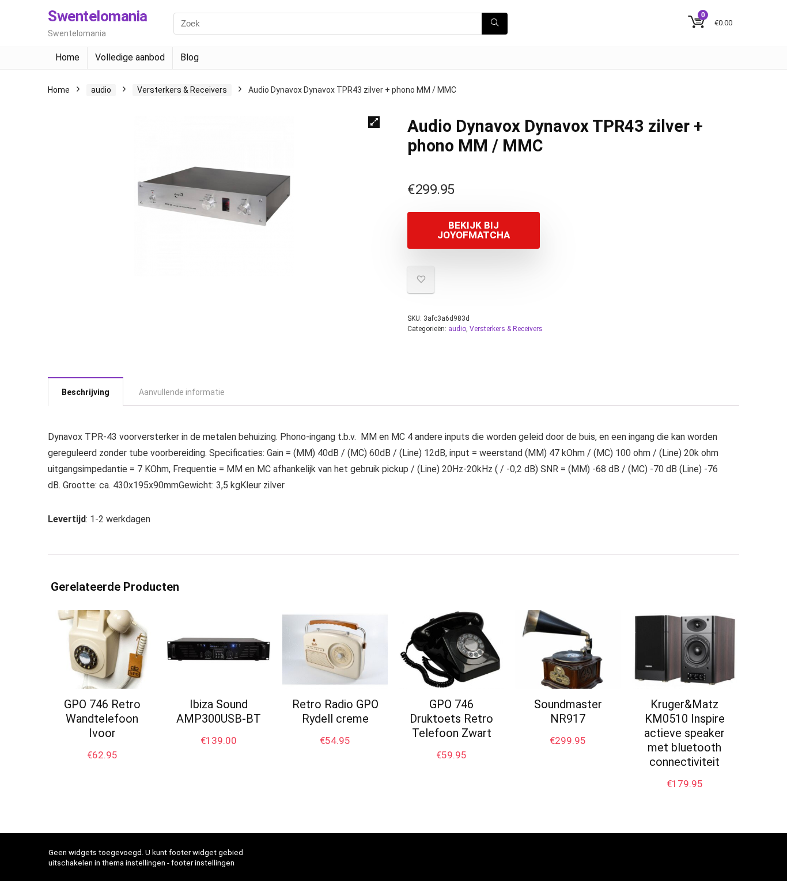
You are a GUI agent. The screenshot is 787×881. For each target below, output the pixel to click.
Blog (189, 57)
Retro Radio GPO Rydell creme (335, 711)
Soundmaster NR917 (568, 711)
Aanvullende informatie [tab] (182, 392)
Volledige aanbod (130, 57)
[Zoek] (495, 24)
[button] (374, 122)
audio (101, 89)
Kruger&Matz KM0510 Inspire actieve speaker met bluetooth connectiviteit (684, 733)
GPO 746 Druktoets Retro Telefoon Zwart (451, 718)
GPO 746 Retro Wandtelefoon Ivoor (102, 718)
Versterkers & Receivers (182, 89)
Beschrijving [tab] (85, 392)
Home (67, 57)
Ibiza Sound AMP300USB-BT (218, 711)
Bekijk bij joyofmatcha (473, 230)
